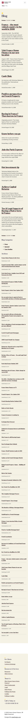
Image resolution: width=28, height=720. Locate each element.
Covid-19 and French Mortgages (10, 333)
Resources (7, 671)
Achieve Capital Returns (8, 617)
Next (14, 20)
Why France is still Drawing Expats (11, 437)
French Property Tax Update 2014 (11, 394)
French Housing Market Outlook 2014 (12, 401)
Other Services (9, 674)
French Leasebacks (7, 536)
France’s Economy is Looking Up (10, 415)
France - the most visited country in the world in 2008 (12, 27)
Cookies (7, 694)
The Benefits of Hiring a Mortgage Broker (13, 507)
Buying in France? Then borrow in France (13, 589)
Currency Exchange (10, 664)
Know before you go (11, 134)
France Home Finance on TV (9, 387)
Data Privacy (8, 689)
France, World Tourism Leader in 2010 (12, 451)
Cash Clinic (7, 76)
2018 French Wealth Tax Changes (10, 339)
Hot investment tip (10, 167)
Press (6, 244)
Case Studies (8, 249)
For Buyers (7, 662)
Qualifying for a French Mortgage (10, 514)
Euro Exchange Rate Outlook (9, 444)
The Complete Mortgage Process (10, 494)
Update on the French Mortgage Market (12, 458)
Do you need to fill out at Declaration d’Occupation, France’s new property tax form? (12, 316)
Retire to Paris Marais (7, 408)
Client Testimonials (10, 685)
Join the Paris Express (12, 150)
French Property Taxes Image (9, 500)
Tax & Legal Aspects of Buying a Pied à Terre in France (12, 211)
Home (3, 5)
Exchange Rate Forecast (8, 422)
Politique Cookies (9, 696)
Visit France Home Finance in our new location (10, 53)
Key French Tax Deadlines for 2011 (11, 487)
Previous (4, 20)
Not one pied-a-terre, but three (10, 632)
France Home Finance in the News (11, 258)
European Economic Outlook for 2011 (11, 480)
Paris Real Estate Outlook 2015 (10, 363)
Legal (6, 687)
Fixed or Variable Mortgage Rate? (11, 530)
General (7, 247)
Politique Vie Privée (10, 692)
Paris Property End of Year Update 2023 (12, 290)
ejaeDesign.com (16, 717)
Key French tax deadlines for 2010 (11, 552)
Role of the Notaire (7, 473)
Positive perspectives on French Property (13, 583)
